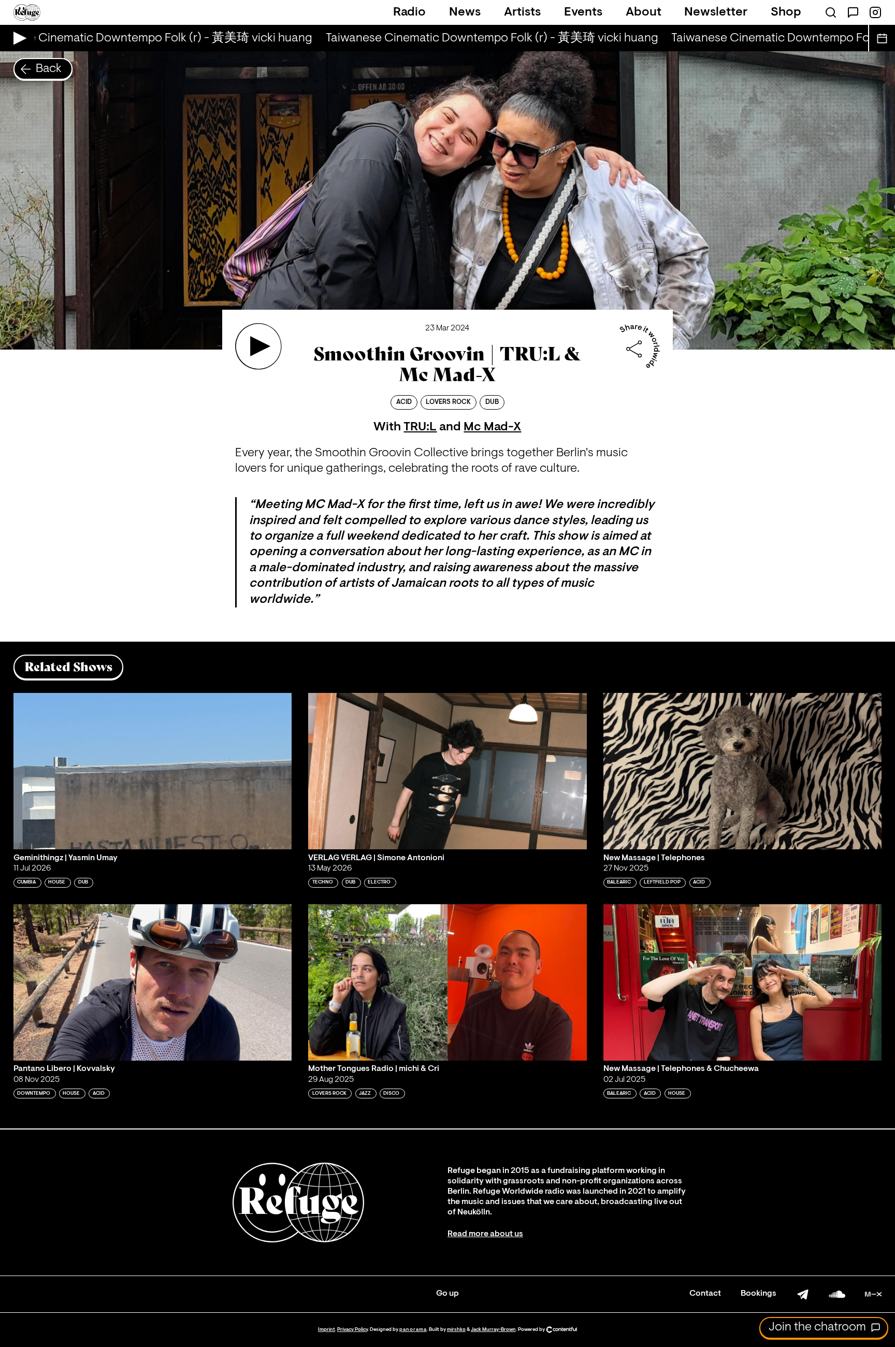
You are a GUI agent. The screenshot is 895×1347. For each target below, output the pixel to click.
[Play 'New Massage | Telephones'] (742, 771)
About (643, 12)
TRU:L (420, 427)
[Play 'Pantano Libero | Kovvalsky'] (152, 982)
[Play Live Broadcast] (17, 38)
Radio (409, 12)
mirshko (456, 1329)
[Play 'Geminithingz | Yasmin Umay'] (152, 771)
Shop (786, 12)
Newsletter (715, 12)
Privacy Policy (352, 1329)
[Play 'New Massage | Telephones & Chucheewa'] (742, 982)
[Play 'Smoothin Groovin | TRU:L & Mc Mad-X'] (258, 346)
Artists (522, 12)
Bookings (758, 1294)
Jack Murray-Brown (493, 1329)
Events (583, 12)
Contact (705, 1294)
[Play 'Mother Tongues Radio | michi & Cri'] (447, 982)
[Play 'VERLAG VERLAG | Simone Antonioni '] (447, 771)
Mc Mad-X (492, 427)
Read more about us (485, 1234)
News (465, 12)
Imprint (326, 1329)
